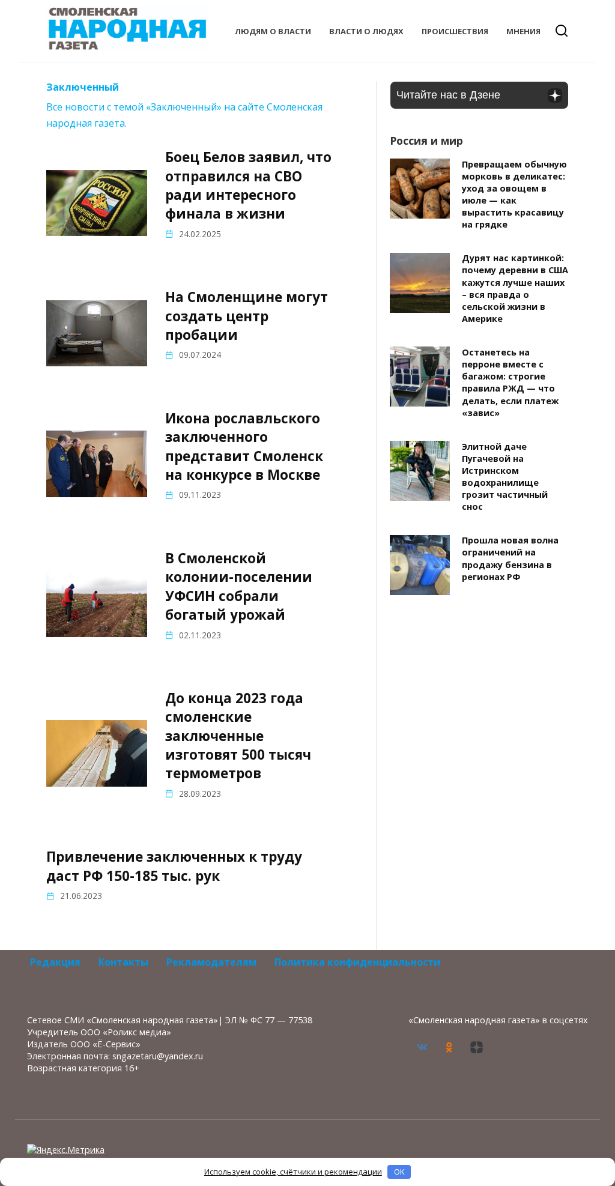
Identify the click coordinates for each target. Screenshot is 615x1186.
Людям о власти (273, 31)
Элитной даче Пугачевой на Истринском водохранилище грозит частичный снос (505, 477)
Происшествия (455, 31)
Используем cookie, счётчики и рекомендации (293, 1171)
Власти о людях (366, 31)
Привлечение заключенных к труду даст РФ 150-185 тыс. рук (174, 866)
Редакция (55, 962)
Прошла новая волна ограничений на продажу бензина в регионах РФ (510, 558)
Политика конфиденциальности (357, 962)
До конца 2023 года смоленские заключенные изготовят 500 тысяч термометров (238, 735)
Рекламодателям (211, 962)
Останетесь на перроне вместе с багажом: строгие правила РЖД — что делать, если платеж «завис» (510, 382)
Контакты (123, 962)
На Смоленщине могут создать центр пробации (246, 316)
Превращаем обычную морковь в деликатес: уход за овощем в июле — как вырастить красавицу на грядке (514, 195)
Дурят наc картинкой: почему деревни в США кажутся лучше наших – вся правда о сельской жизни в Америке (515, 289)
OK (399, 1171)
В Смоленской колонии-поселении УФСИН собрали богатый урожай (238, 586)
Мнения (523, 31)
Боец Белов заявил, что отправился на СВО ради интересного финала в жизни (248, 185)
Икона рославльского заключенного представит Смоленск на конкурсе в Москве (244, 446)
